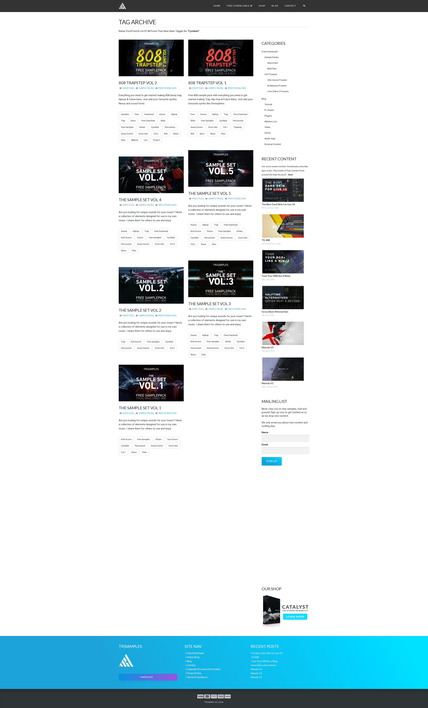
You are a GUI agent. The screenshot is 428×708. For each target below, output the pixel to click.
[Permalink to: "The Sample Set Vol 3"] (220, 279)
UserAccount (146, 677)
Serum (267, 132)
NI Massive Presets (276, 85)
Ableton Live (270, 121)
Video (267, 127)
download (149, 114)
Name (265, 432)
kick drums (196, 231)
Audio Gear (270, 138)
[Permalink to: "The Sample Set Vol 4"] (151, 175)
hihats (142, 127)
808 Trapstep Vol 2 (138, 82)
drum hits (143, 134)
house (162, 114)
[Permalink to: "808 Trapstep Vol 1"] (220, 58)
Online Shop (193, 657)
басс (202, 134)
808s (163, 121)
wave (175, 134)
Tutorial (268, 104)
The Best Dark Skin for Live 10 (278, 204)
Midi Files (272, 68)
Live (145, 140)
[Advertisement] (285, 525)
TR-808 (266, 240)
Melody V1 (256, 677)
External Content (272, 144)
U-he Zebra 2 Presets (278, 91)
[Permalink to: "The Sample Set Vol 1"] (151, 383)
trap (123, 121)
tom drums (172, 439)
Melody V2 (267, 383)
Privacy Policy (194, 673)
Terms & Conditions (197, 677)
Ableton (134, 140)
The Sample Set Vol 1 (140, 407)
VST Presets (270, 74)
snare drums (127, 134)
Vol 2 (156, 134)
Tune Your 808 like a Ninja (276, 275)
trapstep (238, 127)
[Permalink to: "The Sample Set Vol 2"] (151, 285)
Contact (191, 665)
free (137, 114)
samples (125, 114)
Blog (264, 98)
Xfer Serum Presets (277, 80)
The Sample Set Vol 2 (140, 310)
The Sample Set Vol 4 (140, 199)
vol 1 (225, 127)
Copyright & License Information (204, 669)
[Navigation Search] (304, 6)
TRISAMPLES (214, 702)
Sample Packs (146, 88)
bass (133, 121)
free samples (127, 127)
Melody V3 (267, 347)
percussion (170, 127)
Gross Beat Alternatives (275, 311)
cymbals (155, 127)
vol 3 (241, 348)
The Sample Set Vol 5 (209, 193)
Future (210, 231)
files (123, 140)
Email (265, 444)
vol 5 (193, 244)
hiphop (174, 114)
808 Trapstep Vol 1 (207, 82)
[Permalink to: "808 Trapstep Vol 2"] (151, 58)
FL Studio (269, 110)
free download (148, 121)
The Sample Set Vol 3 (209, 303)
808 (166, 134)
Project (156, 140)
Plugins (268, 115)
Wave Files (128, 88)
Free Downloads (167, 88)
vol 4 (172, 244)
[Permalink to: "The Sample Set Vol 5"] (220, 168)
